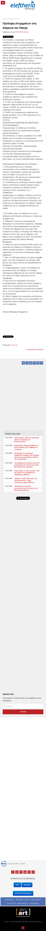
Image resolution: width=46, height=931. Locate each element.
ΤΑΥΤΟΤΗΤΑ (11, 903)
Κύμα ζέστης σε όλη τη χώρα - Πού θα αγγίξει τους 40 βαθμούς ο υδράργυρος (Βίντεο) (27, 472)
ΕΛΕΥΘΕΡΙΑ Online (21, 32)
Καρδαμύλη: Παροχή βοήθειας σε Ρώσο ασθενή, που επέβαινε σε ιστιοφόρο (26, 447)
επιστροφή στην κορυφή (35, 349)
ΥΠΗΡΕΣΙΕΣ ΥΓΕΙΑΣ (22, 900)
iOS (17, 884)
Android (27, 884)
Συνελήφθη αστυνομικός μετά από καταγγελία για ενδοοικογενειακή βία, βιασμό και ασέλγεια (26, 465)
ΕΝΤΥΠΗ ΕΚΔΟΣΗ (23, 893)
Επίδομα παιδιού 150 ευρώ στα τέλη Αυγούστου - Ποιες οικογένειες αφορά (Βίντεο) (25, 480)
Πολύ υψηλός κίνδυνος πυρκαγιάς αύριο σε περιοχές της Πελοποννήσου (26, 439)
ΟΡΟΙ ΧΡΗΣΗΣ (36, 900)
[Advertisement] (23, 561)
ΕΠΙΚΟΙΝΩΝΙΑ (34, 903)
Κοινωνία (14, 345)
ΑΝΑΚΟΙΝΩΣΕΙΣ (22, 903)
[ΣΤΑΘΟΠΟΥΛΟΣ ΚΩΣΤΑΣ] (23, 912)
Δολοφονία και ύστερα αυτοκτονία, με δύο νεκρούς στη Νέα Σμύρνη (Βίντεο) (26, 488)
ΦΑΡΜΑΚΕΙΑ (9, 900)
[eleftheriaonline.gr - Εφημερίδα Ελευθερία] (23, 5)
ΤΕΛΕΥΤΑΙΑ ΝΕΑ (12, 434)
